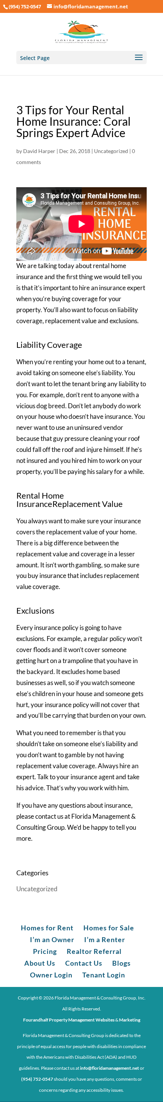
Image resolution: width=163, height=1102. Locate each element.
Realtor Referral (94, 951)
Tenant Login (103, 975)
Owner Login (51, 975)
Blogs (121, 963)
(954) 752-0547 (25, 6)
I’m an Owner (52, 939)
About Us (39, 963)
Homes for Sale (108, 928)
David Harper (39, 151)
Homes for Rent (47, 928)
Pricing (45, 951)
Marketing (129, 1020)
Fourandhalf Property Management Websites (68, 1020)
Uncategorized (111, 151)
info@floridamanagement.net (109, 1068)
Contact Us (83, 963)
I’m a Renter (104, 939)
